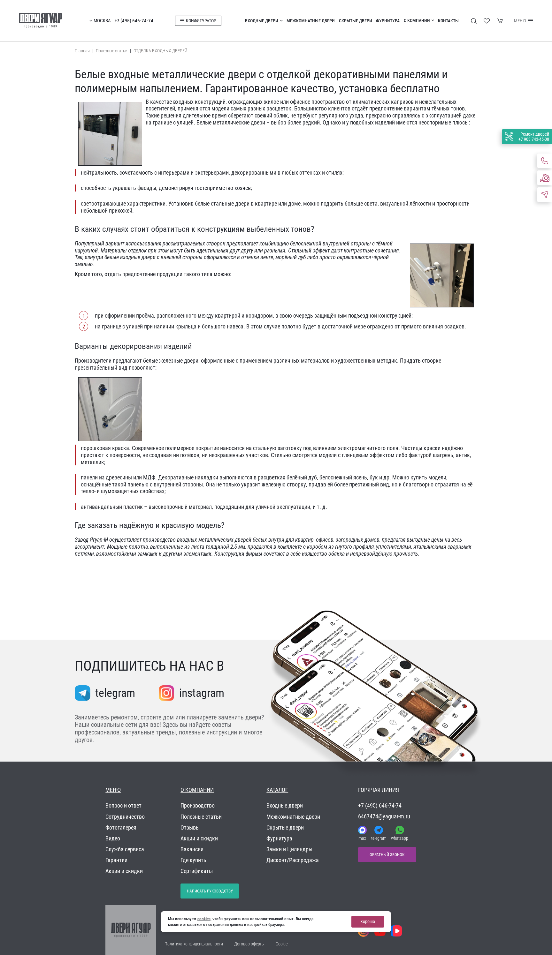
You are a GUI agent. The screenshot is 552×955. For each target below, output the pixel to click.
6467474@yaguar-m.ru (384, 816)
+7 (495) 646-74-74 (134, 21)
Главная (82, 50)
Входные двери (261, 20)
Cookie (282, 944)
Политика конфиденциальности (194, 944)
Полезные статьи (111, 50)
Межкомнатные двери (311, 20)
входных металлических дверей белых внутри (230, 539)
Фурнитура (388, 20)
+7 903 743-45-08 (533, 139)
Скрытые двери (355, 20)
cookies (204, 918)
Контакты (448, 20)
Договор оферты (249, 944)
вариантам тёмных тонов (434, 108)
